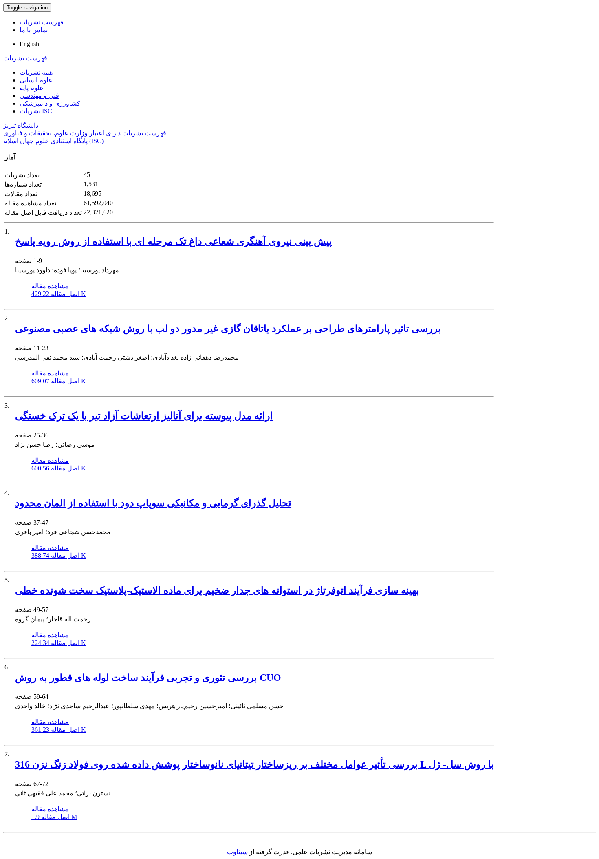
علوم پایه (32, 87)
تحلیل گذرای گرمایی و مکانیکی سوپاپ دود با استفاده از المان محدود (153, 503)
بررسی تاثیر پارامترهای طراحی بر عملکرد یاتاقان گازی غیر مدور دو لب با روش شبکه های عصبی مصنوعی (228, 328)
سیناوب (237, 851)
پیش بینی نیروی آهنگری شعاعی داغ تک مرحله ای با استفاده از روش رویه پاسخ (173, 241)
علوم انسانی (36, 80)
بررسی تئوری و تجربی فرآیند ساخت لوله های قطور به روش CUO (148, 677)
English (29, 43)
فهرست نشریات (42, 22)
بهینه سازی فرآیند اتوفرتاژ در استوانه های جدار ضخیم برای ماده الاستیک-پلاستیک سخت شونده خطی (217, 590)
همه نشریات (36, 72)
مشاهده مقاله (50, 286)
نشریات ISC (36, 111)
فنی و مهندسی (39, 95)
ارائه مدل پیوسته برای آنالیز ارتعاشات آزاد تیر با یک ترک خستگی (144, 416)
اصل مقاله (58, 293)
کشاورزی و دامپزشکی (50, 103)
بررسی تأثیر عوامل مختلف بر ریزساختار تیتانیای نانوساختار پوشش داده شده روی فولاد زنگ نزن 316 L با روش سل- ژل (254, 764)
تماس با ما (34, 29)
